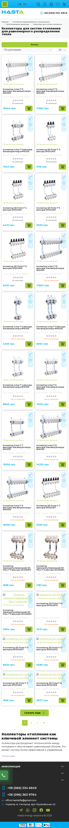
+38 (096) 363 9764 (21, 794)
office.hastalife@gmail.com (20, 800)
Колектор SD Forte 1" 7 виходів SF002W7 (48, 507)
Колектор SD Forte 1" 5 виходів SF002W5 (48, 209)
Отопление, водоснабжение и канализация (31, 22)
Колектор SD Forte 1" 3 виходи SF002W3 (48, 150)
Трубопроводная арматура (17, 24)
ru (25, 4)
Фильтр (34, 44)
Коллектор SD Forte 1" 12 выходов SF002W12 (49, 649)
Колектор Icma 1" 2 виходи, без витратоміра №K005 (17, 328)
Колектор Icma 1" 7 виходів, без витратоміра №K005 (17, 447)
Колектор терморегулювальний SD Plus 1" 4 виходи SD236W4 (50, 568)
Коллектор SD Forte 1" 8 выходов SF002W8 (49, 684)
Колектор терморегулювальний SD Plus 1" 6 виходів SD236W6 (17, 612)
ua (20, 4)
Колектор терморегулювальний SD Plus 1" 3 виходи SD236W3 (17, 568)
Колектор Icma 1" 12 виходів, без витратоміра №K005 (50, 91)
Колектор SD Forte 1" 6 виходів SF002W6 (15, 267)
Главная (5, 22)
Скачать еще (32, 712)
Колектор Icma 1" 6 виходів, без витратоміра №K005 (50, 387)
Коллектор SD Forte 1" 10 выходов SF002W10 (49, 604)
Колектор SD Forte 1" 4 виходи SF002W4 (15, 209)
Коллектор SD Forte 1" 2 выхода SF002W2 (15, 684)
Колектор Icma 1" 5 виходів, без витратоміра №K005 (18, 150)
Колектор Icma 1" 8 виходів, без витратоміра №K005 (50, 447)
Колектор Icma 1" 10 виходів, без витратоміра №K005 (50, 268)
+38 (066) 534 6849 (55, 13)
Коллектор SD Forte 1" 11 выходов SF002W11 (15, 649)
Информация (11, 766)
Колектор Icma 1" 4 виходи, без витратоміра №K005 (17, 386)
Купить (29, 108)
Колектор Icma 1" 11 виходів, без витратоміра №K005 (17, 91)
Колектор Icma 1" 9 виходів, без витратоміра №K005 (17, 508)
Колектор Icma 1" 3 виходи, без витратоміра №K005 (51, 328)
